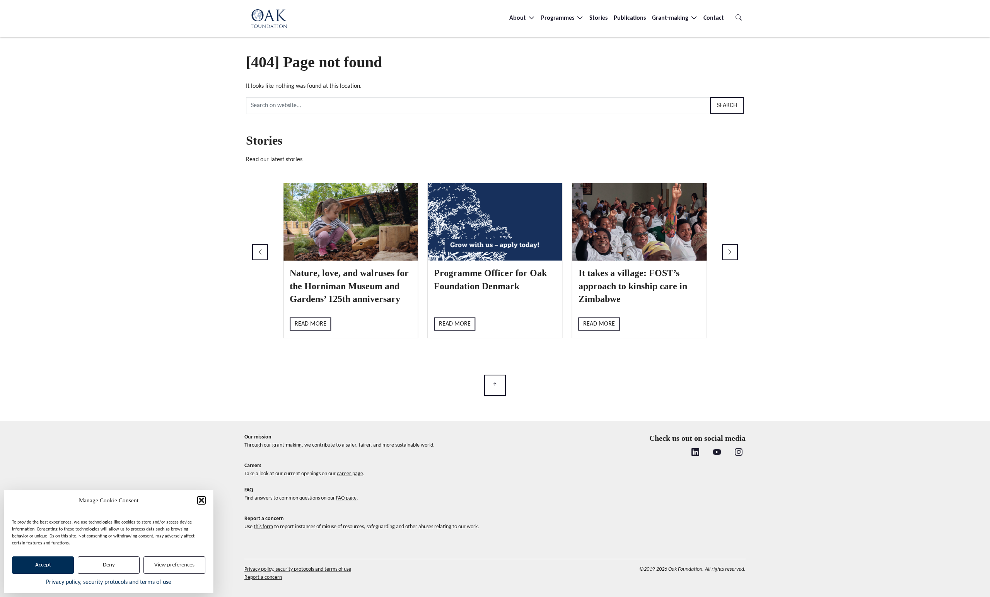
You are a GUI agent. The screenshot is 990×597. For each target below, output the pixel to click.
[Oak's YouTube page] (717, 453)
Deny (109, 565)
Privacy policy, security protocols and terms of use (108, 582)
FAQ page (346, 498)
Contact (713, 18)
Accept (43, 565)
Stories (598, 18)
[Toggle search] (738, 18)
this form (263, 527)
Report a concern (263, 577)
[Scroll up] (495, 385)
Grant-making (671, 18)
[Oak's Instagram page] (739, 453)
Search (727, 105)
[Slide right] (730, 252)
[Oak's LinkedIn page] (695, 453)
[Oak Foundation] (269, 18)
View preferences (174, 565)
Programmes (558, 18)
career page (350, 474)
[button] (201, 500)
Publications (630, 18)
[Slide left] (260, 252)
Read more (310, 324)
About (518, 18)
